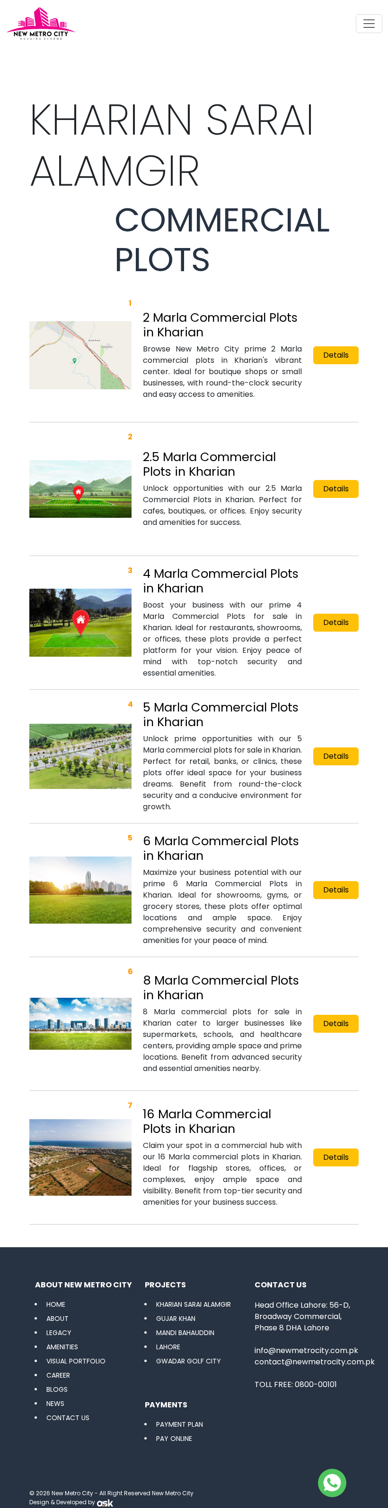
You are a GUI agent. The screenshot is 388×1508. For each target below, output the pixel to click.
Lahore (168, 1347)
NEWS (55, 1403)
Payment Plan (179, 1424)
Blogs (57, 1389)
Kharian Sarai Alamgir (193, 1304)
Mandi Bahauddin (185, 1332)
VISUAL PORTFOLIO (76, 1361)
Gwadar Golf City (188, 1361)
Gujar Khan (175, 1318)
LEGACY (58, 1332)
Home (55, 1304)
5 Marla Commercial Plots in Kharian (221, 714)
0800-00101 (316, 1384)
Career (58, 1375)
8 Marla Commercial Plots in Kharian (221, 987)
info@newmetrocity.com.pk (306, 1350)
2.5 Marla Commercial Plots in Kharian (209, 464)
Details (336, 355)
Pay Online (174, 1438)
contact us (67, 1417)
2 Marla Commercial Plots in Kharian (220, 325)
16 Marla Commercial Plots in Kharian (207, 1121)
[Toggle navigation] (369, 23)
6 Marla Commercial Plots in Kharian (221, 848)
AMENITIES (62, 1347)
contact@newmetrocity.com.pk (315, 1361)
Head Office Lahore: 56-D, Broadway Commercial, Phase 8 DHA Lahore (302, 1316)
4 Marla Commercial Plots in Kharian (221, 581)
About (57, 1318)
